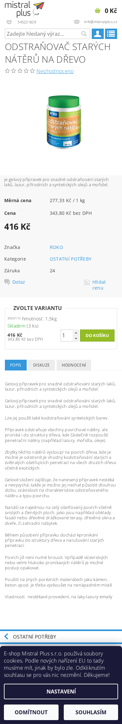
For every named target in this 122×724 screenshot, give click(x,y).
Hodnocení (74, 365)
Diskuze (41, 365)
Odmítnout (31, 712)
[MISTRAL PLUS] (24, 8)
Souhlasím (90, 712)
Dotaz (18, 282)
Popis (15, 365)
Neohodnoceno (55, 71)
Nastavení (61, 691)
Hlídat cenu (99, 285)
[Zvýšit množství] (76, 333)
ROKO (56, 247)
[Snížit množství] (76, 338)
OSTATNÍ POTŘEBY (71, 259)
